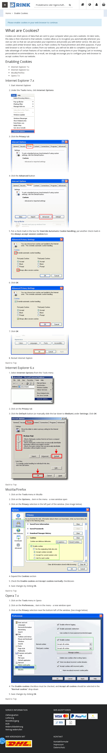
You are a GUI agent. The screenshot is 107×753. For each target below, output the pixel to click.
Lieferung (9, 718)
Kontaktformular (61, 741)
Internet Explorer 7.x (20, 67)
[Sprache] (89, 5)
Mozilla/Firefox (17, 72)
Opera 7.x (15, 75)
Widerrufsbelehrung (14, 726)
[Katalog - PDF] (82, 5)
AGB (7, 723)
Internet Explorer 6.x (20, 69)
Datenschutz (59, 747)
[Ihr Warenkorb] (103, 5)
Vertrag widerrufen (13, 729)
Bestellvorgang (12, 720)
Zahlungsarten (11, 715)
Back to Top (11, 363)
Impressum (59, 744)
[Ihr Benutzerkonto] (96, 5)
